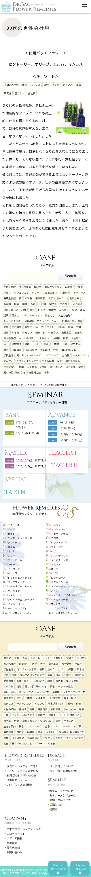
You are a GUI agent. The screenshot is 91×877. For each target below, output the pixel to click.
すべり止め (25, 287)
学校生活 (8, 355)
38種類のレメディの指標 (21, 775)
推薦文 (53, 809)
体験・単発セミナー (61, 800)
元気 (64, 344)
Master (16, 453)
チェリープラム (59, 533)
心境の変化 (51, 292)
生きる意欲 (10, 287)
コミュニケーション (48, 321)
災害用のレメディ (17, 780)
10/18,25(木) (67, 428)
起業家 (68, 287)
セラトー (12, 533)
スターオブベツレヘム (20, 586)
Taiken (15, 492)
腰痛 (24, 304)
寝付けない (56, 366)
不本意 (55, 344)
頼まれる (40, 332)
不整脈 (79, 287)
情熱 (46, 372)
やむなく (65, 304)
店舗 (23, 309)
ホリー (11, 555)
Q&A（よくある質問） (20, 784)
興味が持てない (53, 287)
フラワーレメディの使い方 (22, 771)
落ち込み (68, 84)
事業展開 (40, 298)
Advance (62, 415)
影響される (68, 321)
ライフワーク (51, 355)
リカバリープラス (58, 608)
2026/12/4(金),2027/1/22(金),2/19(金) (39, 460)
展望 (74, 309)
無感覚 (78, 332)
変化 (80, 366)
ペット (50, 326)
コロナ (36, 344)
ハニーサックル (59, 555)
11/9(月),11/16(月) (70, 434)
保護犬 (52, 309)
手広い (7, 292)
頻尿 (27, 344)
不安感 (55, 84)
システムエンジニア (27, 361)
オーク (54, 568)
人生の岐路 (64, 315)
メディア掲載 (14, 838)
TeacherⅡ (63, 465)
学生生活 (75, 344)
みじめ (61, 326)
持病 (70, 326)
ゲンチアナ (57, 547)
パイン (54, 573)
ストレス (35, 84)
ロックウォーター (17, 582)
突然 (6, 332)
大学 (50, 298)
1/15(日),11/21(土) (70, 440)
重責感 (7, 93)
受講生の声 (56, 804)
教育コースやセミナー (62, 791)
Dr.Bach (57, 755)
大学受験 (29, 321)
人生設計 (76, 338)
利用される (76, 298)
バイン (54, 590)
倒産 (21, 366)
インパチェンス (59, 560)
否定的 (7, 304)
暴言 (80, 321)
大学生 (28, 326)
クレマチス (14, 542)
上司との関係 (11, 84)
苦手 (6, 344)
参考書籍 (12, 843)
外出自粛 (16, 349)
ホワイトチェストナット (21, 599)
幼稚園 (56, 338)
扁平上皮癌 (10, 298)
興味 (32, 309)
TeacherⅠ (63, 453)
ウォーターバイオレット (64, 595)
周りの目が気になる (14, 372)
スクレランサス (59, 582)
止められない (11, 309)
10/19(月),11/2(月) (27, 433)
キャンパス (79, 292)
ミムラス (56, 564)
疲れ (24, 84)
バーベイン (14, 590)
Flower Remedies (24, 755)
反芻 (59, 361)
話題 (6, 315)
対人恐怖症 (10, 338)
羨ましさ (50, 315)
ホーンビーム (15, 560)
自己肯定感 (35, 372)
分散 (55, 349)
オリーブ (12, 573)
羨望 (46, 344)
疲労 (46, 84)
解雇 (16, 304)
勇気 (78, 84)
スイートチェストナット (64, 586)
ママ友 (28, 298)
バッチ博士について (61, 766)
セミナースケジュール (62, 795)
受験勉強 (16, 344)
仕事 (78, 326)
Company (16, 818)
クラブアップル (59, 542)
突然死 (53, 304)
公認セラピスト (16, 834)
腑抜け (41, 309)
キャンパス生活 (12, 321)
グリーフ (37, 292)
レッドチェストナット (20, 577)
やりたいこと (21, 292)
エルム (11, 547)
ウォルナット (15, 595)
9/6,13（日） (67, 422)
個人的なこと (68, 349)
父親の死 (65, 292)
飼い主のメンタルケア (29, 355)
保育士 (15, 315)
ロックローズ (58, 577)
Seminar (57, 780)
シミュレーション (32, 315)
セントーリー (58, 529)
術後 (32, 304)
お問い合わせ (15, 852)
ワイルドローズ (16, 604)
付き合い (53, 332)
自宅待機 (70, 366)
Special (16, 479)
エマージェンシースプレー (19, 612)
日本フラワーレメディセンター (25, 829)
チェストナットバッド (20, 538)
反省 (82, 309)
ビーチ (11, 529)
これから (64, 309)
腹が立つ (61, 298)
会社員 (31, 93)
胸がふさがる (72, 361)
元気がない (10, 366)
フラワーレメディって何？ (22, 766)
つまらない (43, 338)
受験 (6, 326)
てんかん (8, 361)
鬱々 (6, 349)
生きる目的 (48, 361)
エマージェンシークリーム (63, 612)
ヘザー (54, 551)
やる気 (15, 332)
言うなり (20, 93)
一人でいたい (80, 355)
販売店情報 (13, 847)
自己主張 (66, 332)
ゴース (11, 551)
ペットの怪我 (26, 338)
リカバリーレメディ (16, 608)
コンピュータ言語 (37, 366)
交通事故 (16, 326)
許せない (27, 332)
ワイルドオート (59, 599)
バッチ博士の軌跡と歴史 (64, 771)
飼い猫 (38, 287)
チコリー (56, 538)
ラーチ (11, 564)
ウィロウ (56, 604)
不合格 (42, 304)
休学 (65, 338)
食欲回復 (45, 349)
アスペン (56, 525)
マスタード (14, 568)
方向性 (65, 355)
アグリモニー (15, 525)
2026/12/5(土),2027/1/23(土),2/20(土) (41, 466)
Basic (13, 415)
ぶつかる (78, 304)
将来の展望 (31, 349)
